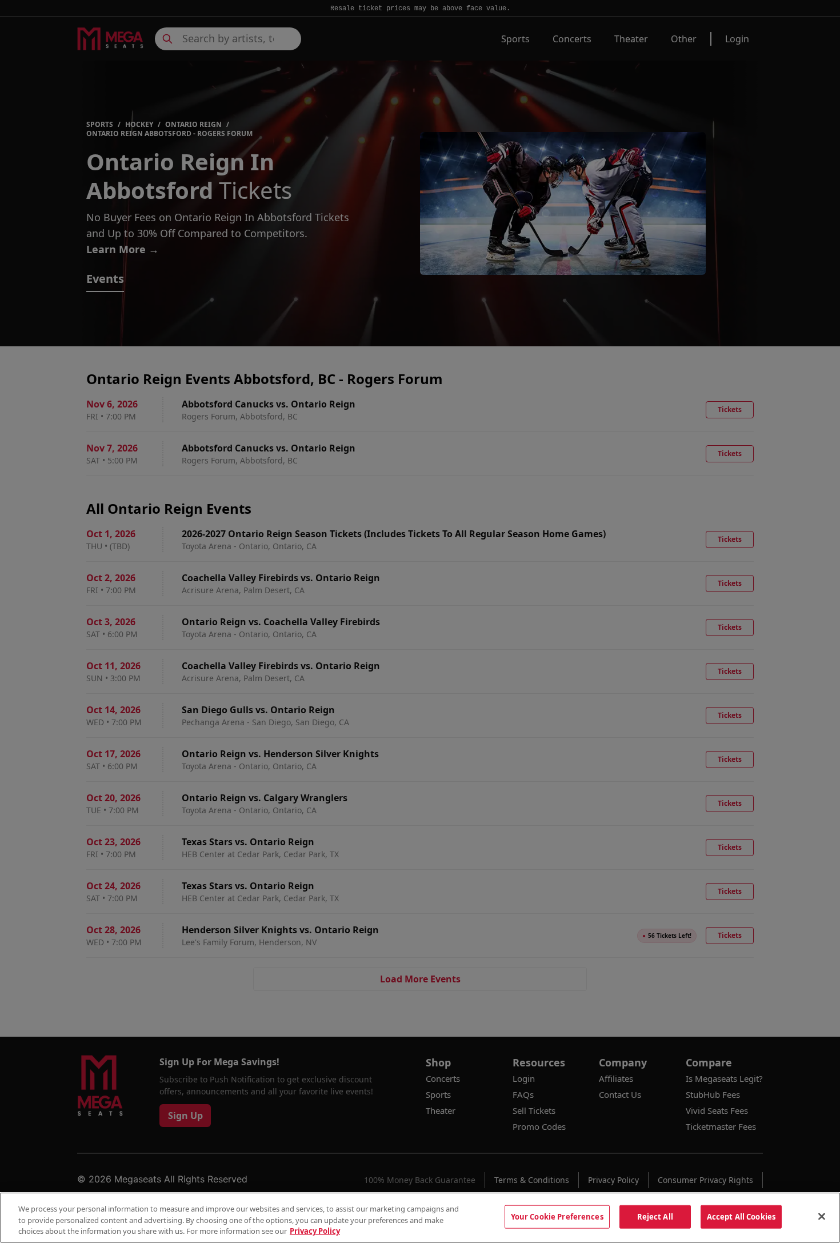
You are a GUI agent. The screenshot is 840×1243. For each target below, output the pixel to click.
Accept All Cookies (741, 1216)
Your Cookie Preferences (557, 1216)
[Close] (821, 1216)
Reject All (655, 1216)
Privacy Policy (315, 1231)
